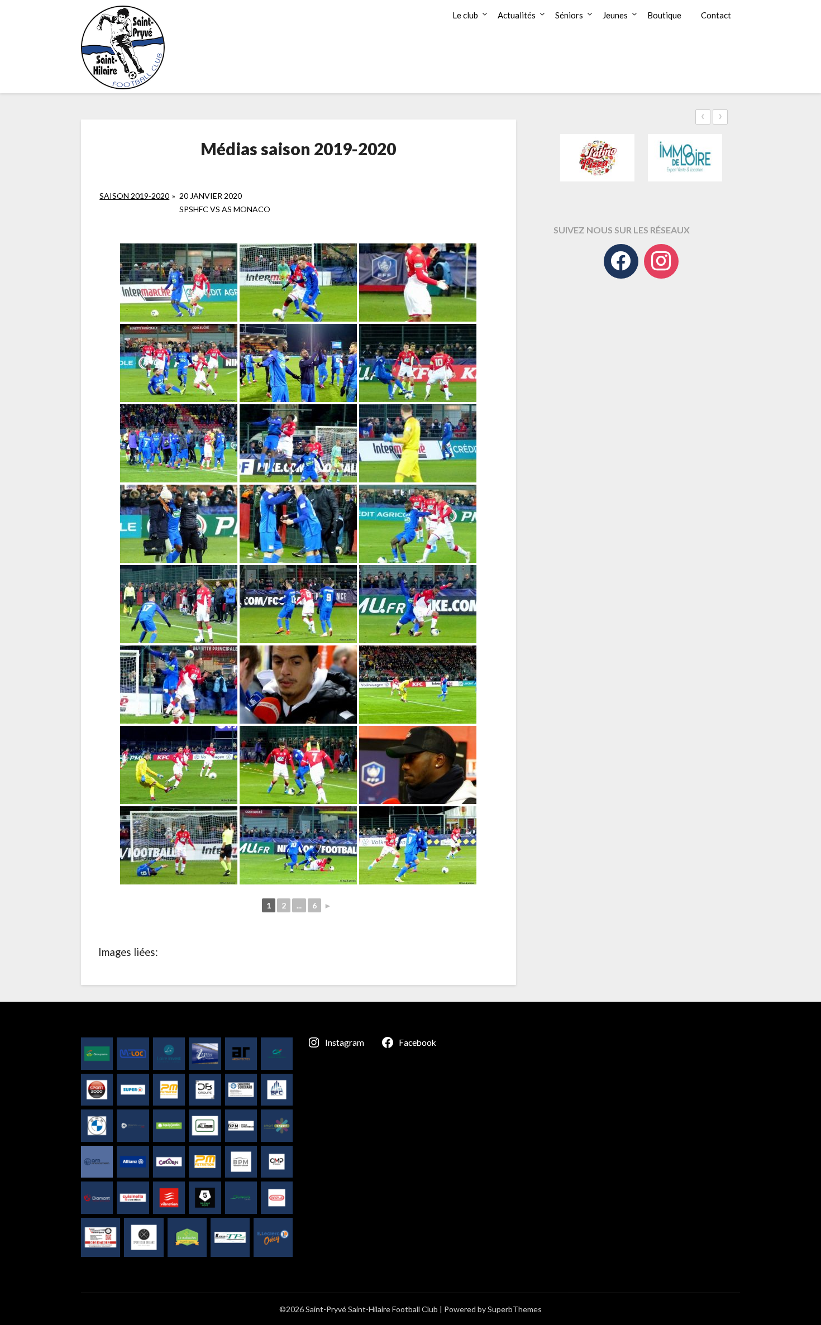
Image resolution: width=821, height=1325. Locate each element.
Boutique (664, 15)
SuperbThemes (515, 1309)
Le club (465, 15)
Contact (716, 15)
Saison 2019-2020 (134, 195)
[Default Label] (661, 261)
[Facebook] (621, 261)
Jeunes (615, 15)
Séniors (569, 15)
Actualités (517, 15)
